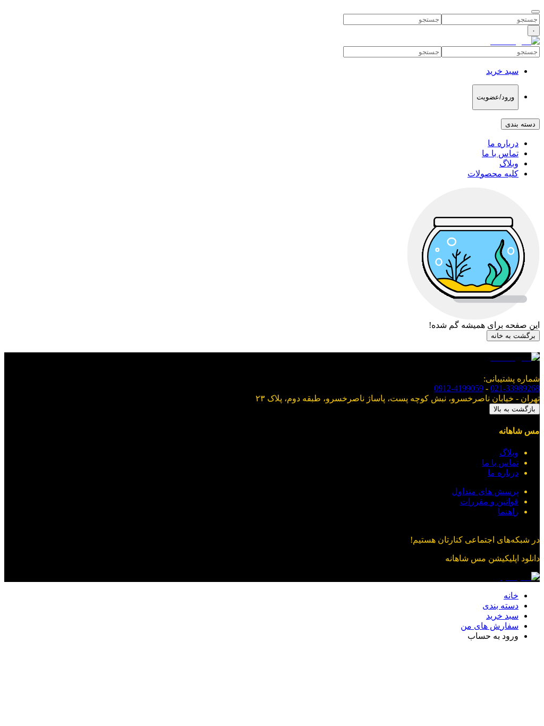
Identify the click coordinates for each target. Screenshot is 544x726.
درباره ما (503, 143)
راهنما (508, 511)
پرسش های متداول (485, 491)
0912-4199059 (458, 388)
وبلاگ (508, 163)
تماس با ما (500, 153)
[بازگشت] (535, 11)
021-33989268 (515, 388)
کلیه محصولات (493, 173)
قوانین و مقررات (489, 501)
